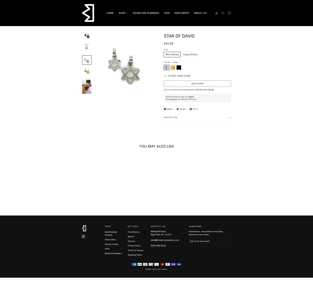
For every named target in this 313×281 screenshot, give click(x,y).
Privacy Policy (134, 245)
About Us (200, 13)
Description (170, 117)
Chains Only (110, 239)
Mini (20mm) (172, 54)
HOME (110, 13)
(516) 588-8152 (158, 245)
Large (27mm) (190, 54)
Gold (172, 67)
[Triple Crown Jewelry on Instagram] (83, 236)
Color (171, 62)
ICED (167, 13)
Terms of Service (135, 250)
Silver (166, 67)
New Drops (182, 13)
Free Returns (134, 232)
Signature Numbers (146, 13)
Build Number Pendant (111, 233)
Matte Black (178, 67)
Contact (131, 241)
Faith (107, 248)
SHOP (122, 13)
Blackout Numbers (113, 253)
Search (131, 236)
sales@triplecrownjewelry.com (165, 240)
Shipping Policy (135, 254)
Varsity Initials (111, 244)
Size (166, 50)
